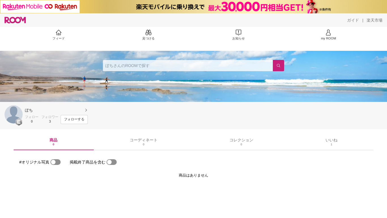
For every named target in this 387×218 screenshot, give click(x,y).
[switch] (55, 162)
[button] (14, 114)
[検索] (278, 65)
